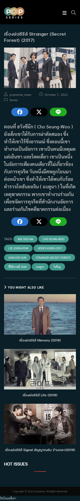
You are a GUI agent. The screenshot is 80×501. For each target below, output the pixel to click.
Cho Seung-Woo (53, 239)
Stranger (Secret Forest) (53, 257)
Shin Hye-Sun (17, 257)
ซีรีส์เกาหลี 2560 (17, 267)
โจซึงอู (57, 267)
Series (14, 100)
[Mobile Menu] (65, 13)
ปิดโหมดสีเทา (8, 498)
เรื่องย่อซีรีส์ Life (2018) (40, 395)
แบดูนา (40, 267)
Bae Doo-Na (25, 239)
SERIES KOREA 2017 (50, 248)
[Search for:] (72, 13)
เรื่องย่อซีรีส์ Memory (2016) (40, 340)
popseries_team (20, 94)
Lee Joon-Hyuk (18, 248)
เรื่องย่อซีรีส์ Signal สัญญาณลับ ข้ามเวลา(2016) (40, 449)
